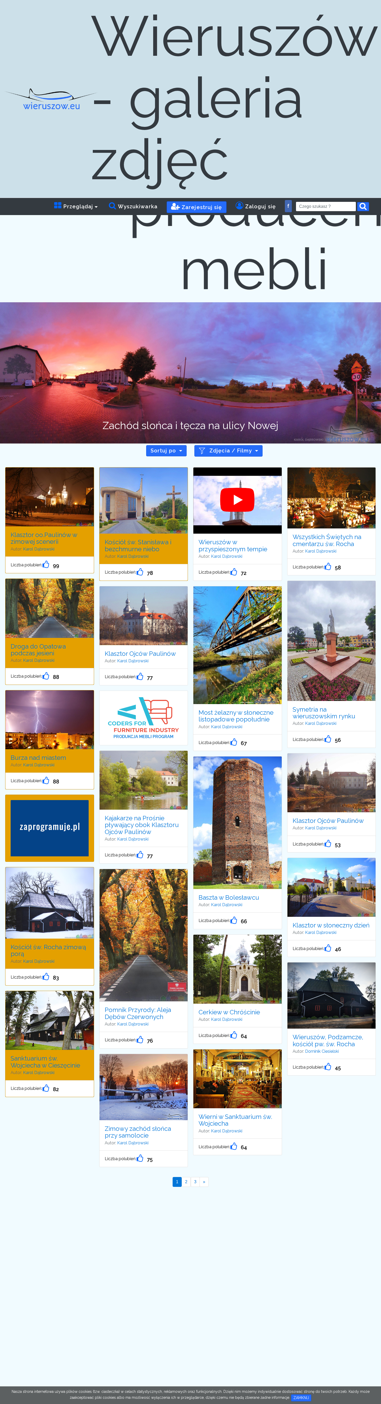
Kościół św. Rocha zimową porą (48, 950)
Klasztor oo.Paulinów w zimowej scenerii (44, 538)
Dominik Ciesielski (322, 1051)
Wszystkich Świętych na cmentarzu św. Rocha (327, 540)
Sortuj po (163, 451)
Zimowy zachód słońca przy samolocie (138, 1132)
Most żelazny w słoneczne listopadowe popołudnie (236, 716)
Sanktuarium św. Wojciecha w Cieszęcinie (45, 1062)
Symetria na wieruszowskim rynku (324, 713)
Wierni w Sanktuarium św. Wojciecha (235, 1120)
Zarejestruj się (201, 207)
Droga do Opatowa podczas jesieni (38, 650)
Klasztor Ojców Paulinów (140, 653)
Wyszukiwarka (137, 206)
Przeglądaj (77, 206)
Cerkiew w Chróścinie (229, 1012)
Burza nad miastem (38, 757)
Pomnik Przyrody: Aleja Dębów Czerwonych (138, 1013)
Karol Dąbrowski (38, 549)
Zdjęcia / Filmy (230, 451)
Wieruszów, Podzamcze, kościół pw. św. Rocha (328, 1040)
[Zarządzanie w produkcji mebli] (143, 714)
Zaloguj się (260, 206)
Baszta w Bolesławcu (229, 897)
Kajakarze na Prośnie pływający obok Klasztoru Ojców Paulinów (142, 825)
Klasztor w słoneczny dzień (331, 925)
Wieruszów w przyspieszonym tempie (233, 545)
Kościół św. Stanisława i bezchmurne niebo (138, 545)
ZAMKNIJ (301, 1398)
